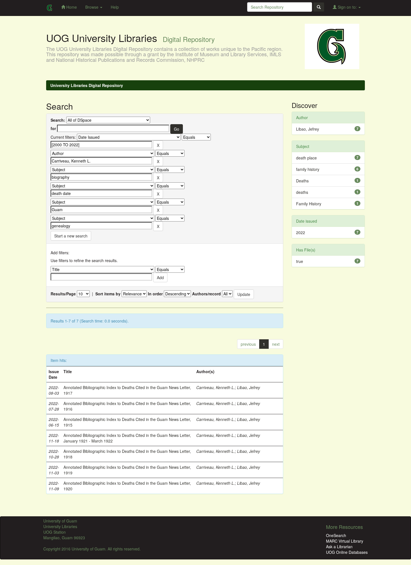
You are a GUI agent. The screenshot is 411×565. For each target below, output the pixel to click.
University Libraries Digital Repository (86, 85)
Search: (58, 120)
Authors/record (206, 293)
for (53, 128)
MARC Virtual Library (344, 541)
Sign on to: (347, 7)
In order (155, 293)
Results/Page (63, 293)
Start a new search (71, 236)
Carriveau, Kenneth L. (215, 387)
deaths (302, 192)
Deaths (302, 180)
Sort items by (108, 293)
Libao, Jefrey (248, 387)
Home (71, 7)
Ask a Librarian (339, 546)
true (299, 261)
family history (307, 169)
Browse (92, 7)
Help (115, 7)
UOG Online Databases (347, 552)
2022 (300, 232)
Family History (308, 203)
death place (306, 158)
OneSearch (336, 535)
